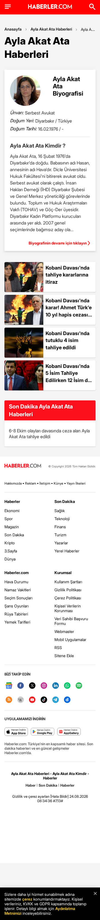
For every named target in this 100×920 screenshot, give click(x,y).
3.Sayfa (10, 550)
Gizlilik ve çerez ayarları (30, 796)
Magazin (11, 526)
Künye (58, 483)
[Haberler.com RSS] (8, 700)
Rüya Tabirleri (16, 614)
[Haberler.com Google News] (8, 686)
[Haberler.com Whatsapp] (67, 686)
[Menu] (7, 6)
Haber (31, 785)
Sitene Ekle (64, 655)
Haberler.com (16, 572)
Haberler (12, 501)
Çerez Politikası (67, 597)
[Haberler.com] (22, 466)
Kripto (9, 542)
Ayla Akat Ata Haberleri (51, 29)
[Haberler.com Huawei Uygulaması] (69, 732)
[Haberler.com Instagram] (43, 686)
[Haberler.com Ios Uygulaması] (16, 732)
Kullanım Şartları (68, 581)
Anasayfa (13, 29)
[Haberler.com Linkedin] (55, 686)
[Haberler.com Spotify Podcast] (78, 686)
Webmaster (64, 631)
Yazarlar (61, 542)
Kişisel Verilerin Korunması (67, 608)
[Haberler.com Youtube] (32, 700)
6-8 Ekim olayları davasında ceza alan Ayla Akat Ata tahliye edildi (49, 433)
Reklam (30, 483)
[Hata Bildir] (59, 796)
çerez (27, 899)
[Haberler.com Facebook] (20, 686)
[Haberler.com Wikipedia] (20, 700)
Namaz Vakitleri (17, 589)
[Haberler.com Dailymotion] (67, 700)
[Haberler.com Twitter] (32, 686)
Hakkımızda (13, 483)
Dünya (10, 559)
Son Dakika (14, 534)
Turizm (60, 534)
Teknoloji (62, 518)
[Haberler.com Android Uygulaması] (42, 732)
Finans (60, 526)
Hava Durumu (16, 581)
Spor (8, 518)
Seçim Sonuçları (18, 597)
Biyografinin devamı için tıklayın (58, 243)
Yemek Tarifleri (17, 622)
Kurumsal (63, 572)
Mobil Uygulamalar (70, 639)
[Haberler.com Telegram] (55, 700)
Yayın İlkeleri (76, 483)
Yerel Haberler (66, 550)
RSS (58, 647)
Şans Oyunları (16, 606)
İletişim (44, 483)
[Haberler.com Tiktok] (43, 700)
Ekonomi (11, 510)
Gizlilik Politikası (67, 589)
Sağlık (59, 510)
